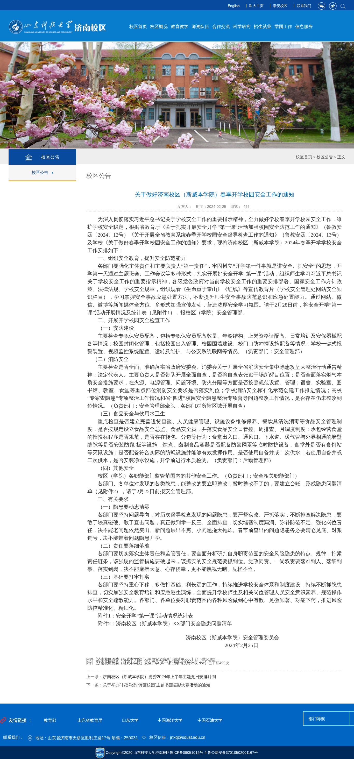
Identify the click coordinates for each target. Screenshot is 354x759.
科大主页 (256, 6)
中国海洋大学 (170, 720)
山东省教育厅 (89, 720)
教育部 (50, 720)
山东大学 (130, 720)
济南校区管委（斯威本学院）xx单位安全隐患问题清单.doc (144, 659)
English (234, 6)
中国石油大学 (209, 720)
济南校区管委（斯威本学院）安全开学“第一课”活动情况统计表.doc (151, 663)
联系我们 (304, 6)
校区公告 (40, 172)
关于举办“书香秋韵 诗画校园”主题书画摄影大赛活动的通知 (156, 685)
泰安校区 (280, 6)
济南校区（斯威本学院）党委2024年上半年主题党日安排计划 (159, 677)
